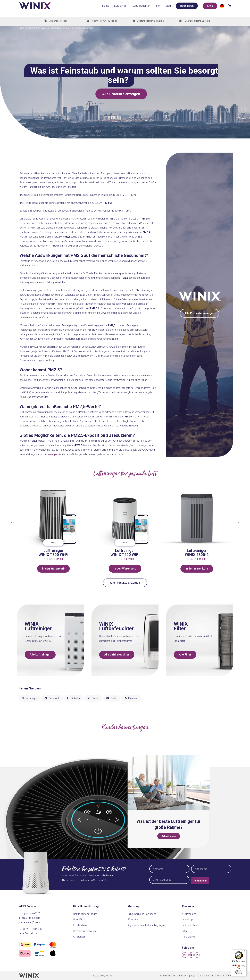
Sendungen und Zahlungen (142, 914)
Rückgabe (133, 919)
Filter (184, 931)
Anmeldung (200, 880)
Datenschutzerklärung (85, 931)
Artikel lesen (181, 842)
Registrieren (187, 5)
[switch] (238, 972)
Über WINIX (79, 919)
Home (21, 28)
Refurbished (188, 936)
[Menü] (245, 951)
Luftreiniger (188, 919)
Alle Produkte (189, 914)
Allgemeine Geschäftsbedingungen (146, 925)
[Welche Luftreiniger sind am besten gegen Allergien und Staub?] (181, 782)
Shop (210, 5)
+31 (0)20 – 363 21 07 (30, 929)
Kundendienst (80, 925)
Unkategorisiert (33, 28)
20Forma (109, 976)
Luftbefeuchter (189, 925)
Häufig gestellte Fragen (85, 914)
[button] (225, 5)
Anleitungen (79, 936)
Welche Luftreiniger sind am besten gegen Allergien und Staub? (181, 827)
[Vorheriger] (12, 522)
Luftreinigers (51, 454)
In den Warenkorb (53, 568)
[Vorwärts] (238, 522)
